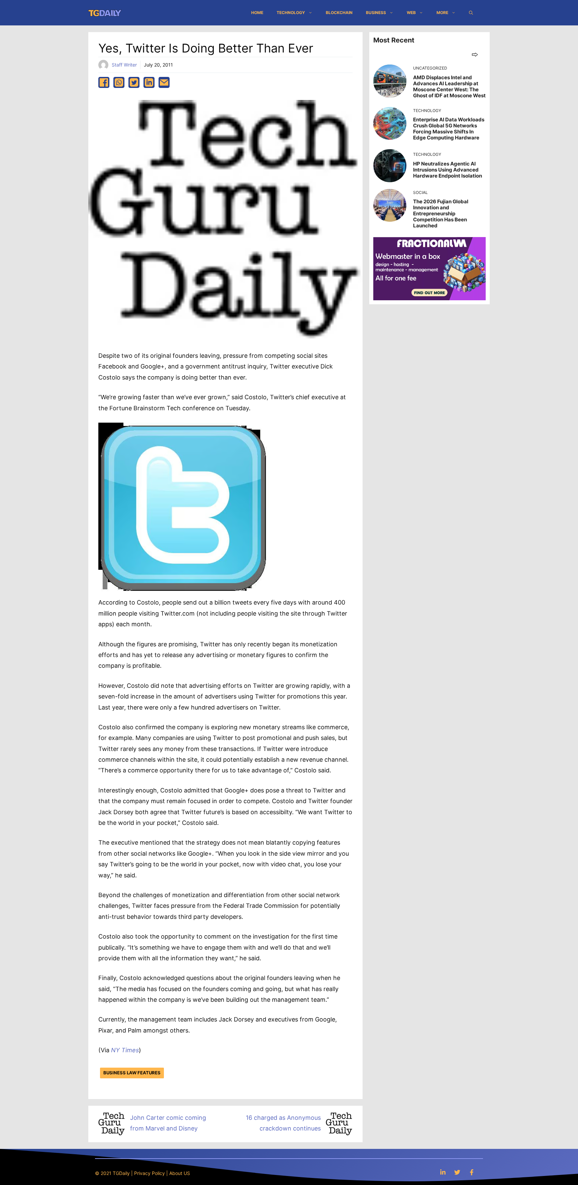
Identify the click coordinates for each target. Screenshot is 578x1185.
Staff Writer (124, 65)
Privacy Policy (149, 1173)
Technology (291, 12)
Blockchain (339, 12)
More (442, 12)
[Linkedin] (443, 1172)
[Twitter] (457, 1172)
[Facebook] (472, 1172)
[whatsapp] (118, 82)
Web (411, 12)
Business (376, 12)
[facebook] (103, 82)
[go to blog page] (474, 54)
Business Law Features (132, 1072)
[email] (164, 82)
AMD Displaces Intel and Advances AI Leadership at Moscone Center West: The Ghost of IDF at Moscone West (449, 86)
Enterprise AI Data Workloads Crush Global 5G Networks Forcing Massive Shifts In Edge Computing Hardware (448, 128)
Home (257, 12)
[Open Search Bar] (471, 13)
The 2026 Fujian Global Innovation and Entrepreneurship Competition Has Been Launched (440, 213)
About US (179, 1173)
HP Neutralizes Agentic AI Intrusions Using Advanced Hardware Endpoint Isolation (447, 169)
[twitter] (133, 82)
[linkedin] (149, 82)
